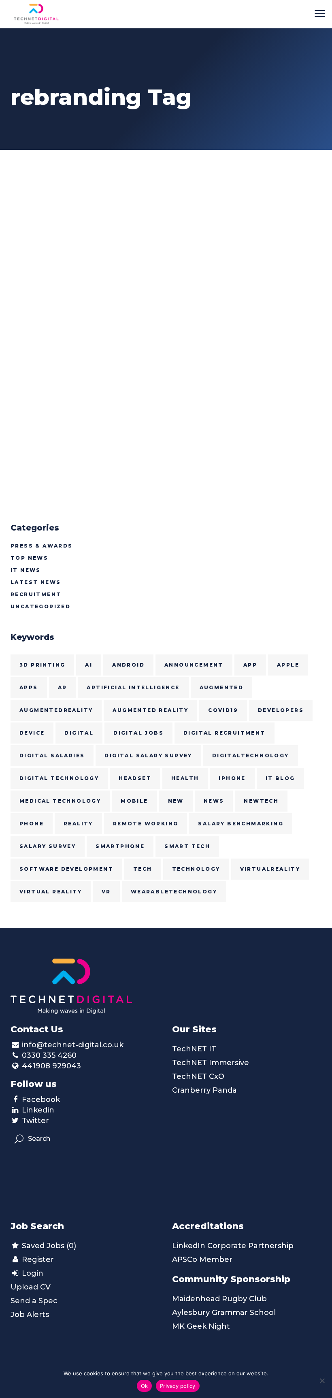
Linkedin (38, 1110)
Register (37, 1259)
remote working (146, 823)
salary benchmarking (240, 823)
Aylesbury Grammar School (224, 1312)
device (32, 733)
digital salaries (52, 755)
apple (288, 665)
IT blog (280, 778)
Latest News (36, 582)
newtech (261, 801)
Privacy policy (178, 1386)
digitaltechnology (250, 755)
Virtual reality (50, 892)
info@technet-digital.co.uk (72, 1044)
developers (281, 710)
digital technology (59, 778)
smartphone (120, 846)
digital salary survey (148, 755)
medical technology (60, 801)
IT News (26, 570)
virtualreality (270, 869)
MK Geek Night (201, 1326)
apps (28, 687)
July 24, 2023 (34, 267)
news (214, 801)
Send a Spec (34, 1300)
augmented (222, 687)
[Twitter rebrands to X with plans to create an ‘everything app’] (85, 208)
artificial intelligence (133, 687)
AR (62, 687)
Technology (196, 869)
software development (66, 869)
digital (79, 733)
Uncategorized (40, 606)
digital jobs (138, 733)
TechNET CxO (198, 1076)
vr (106, 892)
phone (31, 823)
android (128, 665)
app (250, 665)
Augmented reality (150, 710)
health (185, 778)
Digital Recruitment (224, 733)
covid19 (223, 710)
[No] (322, 1381)
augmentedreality (56, 710)
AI (88, 665)
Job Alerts (30, 1314)
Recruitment (36, 594)
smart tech (187, 846)
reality (78, 823)
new (176, 801)
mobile (134, 801)
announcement (193, 665)
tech (142, 869)
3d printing (42, 665)
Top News (29, 558)
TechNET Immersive (210, 1062)
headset (135, 778)
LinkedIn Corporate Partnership (233, 1245)
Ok (144, 1386)
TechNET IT (194, 1048)
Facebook (41, 1099)
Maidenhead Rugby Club (219, 1298)
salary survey (47, 846)
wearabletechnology (174, 892)
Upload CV (31, 1287)
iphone (232, 778)
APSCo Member (202, 1259)
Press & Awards (42, 546)
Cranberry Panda (204, 1090)
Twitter (35, 1120)
